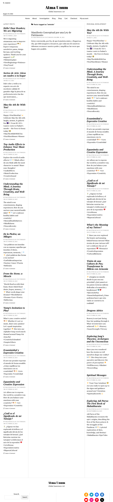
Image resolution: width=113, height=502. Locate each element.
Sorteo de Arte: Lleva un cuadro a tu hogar (14, 74)
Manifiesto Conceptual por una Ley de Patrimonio (51, 34)
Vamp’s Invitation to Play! (14, 309)
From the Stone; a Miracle (12, 274)
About (34, 18)
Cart (66, 18)
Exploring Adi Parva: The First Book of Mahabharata (98, 403)
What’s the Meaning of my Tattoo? (97, 226)
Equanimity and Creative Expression (13, 383)
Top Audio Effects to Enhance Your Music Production (14, 147)
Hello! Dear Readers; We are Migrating (14, 29)
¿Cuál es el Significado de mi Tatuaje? (12, 416)
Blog (54, 18)
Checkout (73, 18)
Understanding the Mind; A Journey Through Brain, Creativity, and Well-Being (14, 189)
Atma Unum (56, 7)
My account (84, 18)
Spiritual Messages (96, 375)
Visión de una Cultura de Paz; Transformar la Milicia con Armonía (97, 265)
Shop (60, 18)
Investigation (44, 18)
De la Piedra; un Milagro (11, 235)
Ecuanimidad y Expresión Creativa (13, 351)
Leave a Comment (10, 68)
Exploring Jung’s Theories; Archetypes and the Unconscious (98, 339)
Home (27, 18)
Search (16, 494)
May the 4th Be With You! (14, 106)
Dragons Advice (95, 310)
